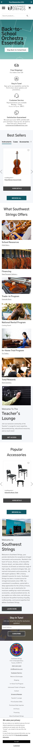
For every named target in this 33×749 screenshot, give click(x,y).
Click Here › (6, 245)
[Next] (31, 2)
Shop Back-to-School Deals (16, 50)
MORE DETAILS (17, 188)
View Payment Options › (9, 274)
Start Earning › (7, 382)
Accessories (24, 142)
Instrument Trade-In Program (16, 687)
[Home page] (16, 8)
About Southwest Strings (16, 716)
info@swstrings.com (17, 669)
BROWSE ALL (16, 198)
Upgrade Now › (7, 299)
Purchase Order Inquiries (16, 705)
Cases (15, 142)
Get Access (22, 2)
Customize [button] (16, 745)
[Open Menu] (3, 8)
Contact (16, 691)
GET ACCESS (11, 437)
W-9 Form (16, 709)
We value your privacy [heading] (11, 720)
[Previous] (2, 2)
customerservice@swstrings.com (16, 125)
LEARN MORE (12, 609)
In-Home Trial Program (16, 683)
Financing (16, 712)
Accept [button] (16, 741)
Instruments (6, 142)
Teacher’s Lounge (16, 698)
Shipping (16, 680)
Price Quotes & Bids (16, 701)
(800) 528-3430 (16, 666)
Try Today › (5, 353)
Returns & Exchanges (16, 676)
